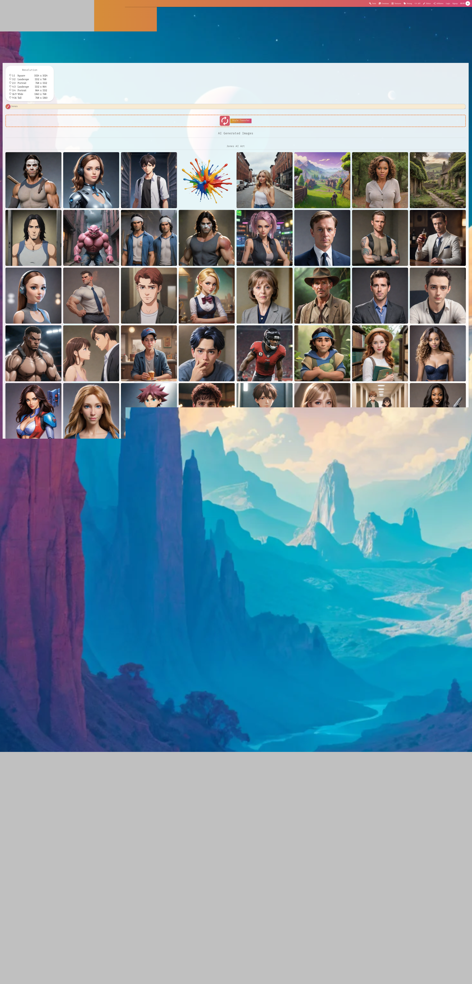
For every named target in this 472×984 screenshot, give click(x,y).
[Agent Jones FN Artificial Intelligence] (91, 180)
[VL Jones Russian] (322, 411)
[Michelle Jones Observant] (438, 353)
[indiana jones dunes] (91, 469)
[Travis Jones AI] (265, 411)
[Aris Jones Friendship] (149, 180)
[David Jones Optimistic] (322, 238)
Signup (455, 3)
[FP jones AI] (380, 238)
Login (448, 3)
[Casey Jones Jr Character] (207, 238)
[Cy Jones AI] (265, 238)
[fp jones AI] (33, 469)
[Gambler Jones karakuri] (207, 296)
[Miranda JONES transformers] (33, 411)
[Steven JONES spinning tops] (149, 411)
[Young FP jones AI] (380, 411)
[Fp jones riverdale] (149, 296)
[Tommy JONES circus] (207, 411)
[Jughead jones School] (207, 353)
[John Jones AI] (438, 296)
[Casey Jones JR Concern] (149, 238)
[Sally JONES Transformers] (91, 411)
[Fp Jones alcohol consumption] (438, 238)
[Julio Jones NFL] (265, 353)
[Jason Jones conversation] (380, 296)
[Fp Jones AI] (33, 296)
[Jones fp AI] (91, 353)
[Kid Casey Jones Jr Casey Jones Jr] (322, 353)
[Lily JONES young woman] (380, 353)
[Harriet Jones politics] (265, 296)
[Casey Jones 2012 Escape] (33, 238)
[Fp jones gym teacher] (91, 296)
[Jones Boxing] (33, 353)
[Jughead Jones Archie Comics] (149, 353)
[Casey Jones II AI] (91, 238)
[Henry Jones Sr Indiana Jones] (322, 296)
